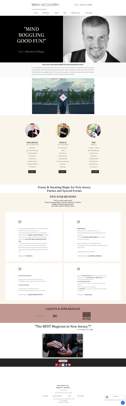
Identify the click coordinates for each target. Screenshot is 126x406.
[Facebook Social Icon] (66, 365)
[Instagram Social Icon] (56, 365)
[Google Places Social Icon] (63, 365)
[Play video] (62, 345)
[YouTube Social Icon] (69, 365)
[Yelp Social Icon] (59, 365)
